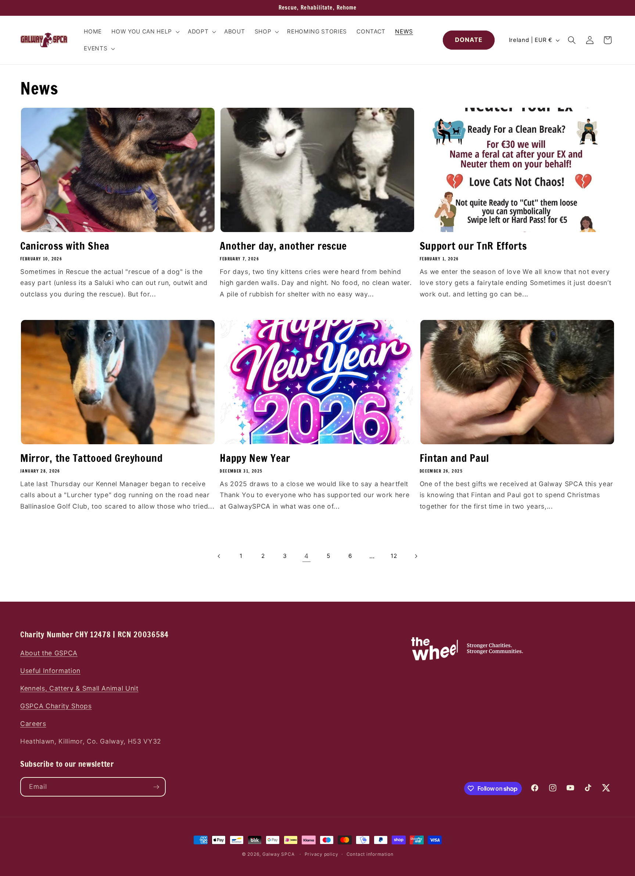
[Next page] (415, 556)
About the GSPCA (49, 653)
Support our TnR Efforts (473, 246)
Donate (469, 39)
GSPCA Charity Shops (56, 706)
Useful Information (50, 670)
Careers (33, 723)
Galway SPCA (278, 854)
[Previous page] (219, 556)
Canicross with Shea (65, 246)
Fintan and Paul (454, 458)
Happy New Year (255, 458)
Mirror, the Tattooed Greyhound (91, 458)
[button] (145, 31)
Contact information (370, 854)
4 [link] (306, 556)
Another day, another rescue (283, 246)
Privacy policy (321, 854)
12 (394, 555)
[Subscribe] (156, 787)
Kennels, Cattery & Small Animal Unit (79, 688)
